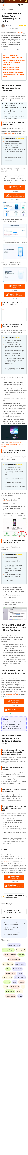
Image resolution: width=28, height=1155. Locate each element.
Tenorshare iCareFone (12, 694)
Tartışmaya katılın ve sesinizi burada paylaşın (14, 911)
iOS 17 (8, 969)
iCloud (20, 996)
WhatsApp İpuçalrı (8, 950)
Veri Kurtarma (10, 991)
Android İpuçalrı (20, 964)
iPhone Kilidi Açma (14, 959)
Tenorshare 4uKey (10, 133)
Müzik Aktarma (10, 996)
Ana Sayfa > (4, 9)
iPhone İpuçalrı (21, 950)
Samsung (21, 955)
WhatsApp (7, 982)
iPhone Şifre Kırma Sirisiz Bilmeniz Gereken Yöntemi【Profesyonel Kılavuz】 (12, 444)
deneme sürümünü (19, 159)
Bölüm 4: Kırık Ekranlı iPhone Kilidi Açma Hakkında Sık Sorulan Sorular (13, 74)
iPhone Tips (15, 29)
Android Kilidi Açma (14, 945)
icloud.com (6, 500)
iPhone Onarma (17, 969)
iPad (23, 987)
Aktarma (21, 982)
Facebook (19, 991)
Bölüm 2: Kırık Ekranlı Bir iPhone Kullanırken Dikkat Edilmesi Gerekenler (14, 62)
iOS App (20, 973)
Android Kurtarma (20, 977)
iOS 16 (15, 982)
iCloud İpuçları (14, 987)
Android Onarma (8, 964)
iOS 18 (6, 987)
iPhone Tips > (11, 9)
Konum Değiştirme (10, 955)
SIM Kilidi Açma (10, 973)
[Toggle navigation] (24, 5)
